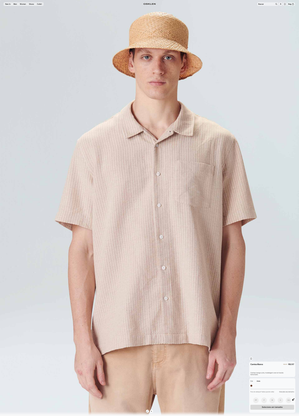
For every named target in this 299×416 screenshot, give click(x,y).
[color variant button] (251, 385)
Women (23, 4)
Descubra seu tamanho (286, 392)
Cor (251, 381)
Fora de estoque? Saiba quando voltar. (262, 392)
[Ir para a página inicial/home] (149, 4)
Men (15, 4)
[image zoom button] (147, 411)
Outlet (39, 4)
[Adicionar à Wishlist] (251, 358)
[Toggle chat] (293, 399)
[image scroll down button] (151, 411)
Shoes (31, 4)
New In (7, 4)
